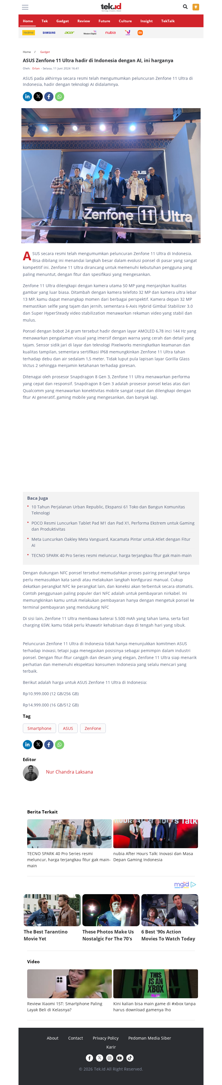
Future (104, 21)
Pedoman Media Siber (149, 1038)
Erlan (36, 68)
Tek (45, 21)
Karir (111, 1047)
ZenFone (93, 728)
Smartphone (39, 728)
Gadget (62, 21)
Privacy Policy (106, 1038)
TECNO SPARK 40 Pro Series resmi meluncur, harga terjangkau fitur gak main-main (112, 555)
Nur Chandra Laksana (69, 772)
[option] (70, 844)
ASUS (68, 728)
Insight (146, 21)
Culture (125, 21)
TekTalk (168, 21)
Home (28, 21)
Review (83, 21)
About (52, 1038)
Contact (75, 1038)
